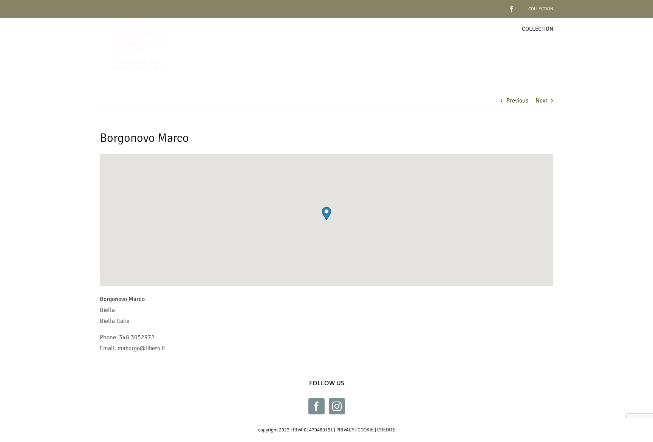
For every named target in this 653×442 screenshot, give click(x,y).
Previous (517, 100)
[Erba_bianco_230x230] (139, 21)
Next (541, 100)
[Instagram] (337, 406)
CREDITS (386, 430)
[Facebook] (316, 406)
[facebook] (500, 6)
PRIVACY (345, 430)
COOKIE (365, 430)
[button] (326, 213)
